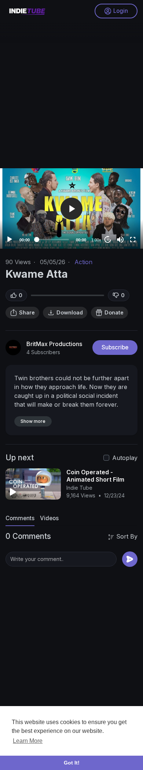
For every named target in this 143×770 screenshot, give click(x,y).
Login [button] (120, 10)
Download (69, 312)
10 (107, 239)
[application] (71, 208)
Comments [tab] (20, 518)
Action (83, 262)
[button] (71, 209)
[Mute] (120, 239)
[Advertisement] (71, 93)
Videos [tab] (49, 518)
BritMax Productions (54, 344)
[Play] (9, 239)
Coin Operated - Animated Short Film (95, 475)
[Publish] (130, 559)
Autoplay (125, 457)
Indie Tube (79, 488)
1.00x (96, 240)
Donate (114, 312)
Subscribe (115, 347)
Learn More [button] (28, 741)
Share (27, 312)
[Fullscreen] (132, 239)
